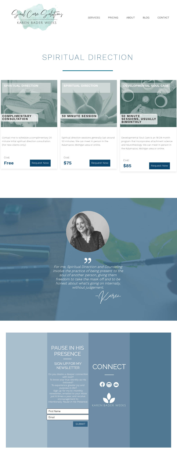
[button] (94, 17)
